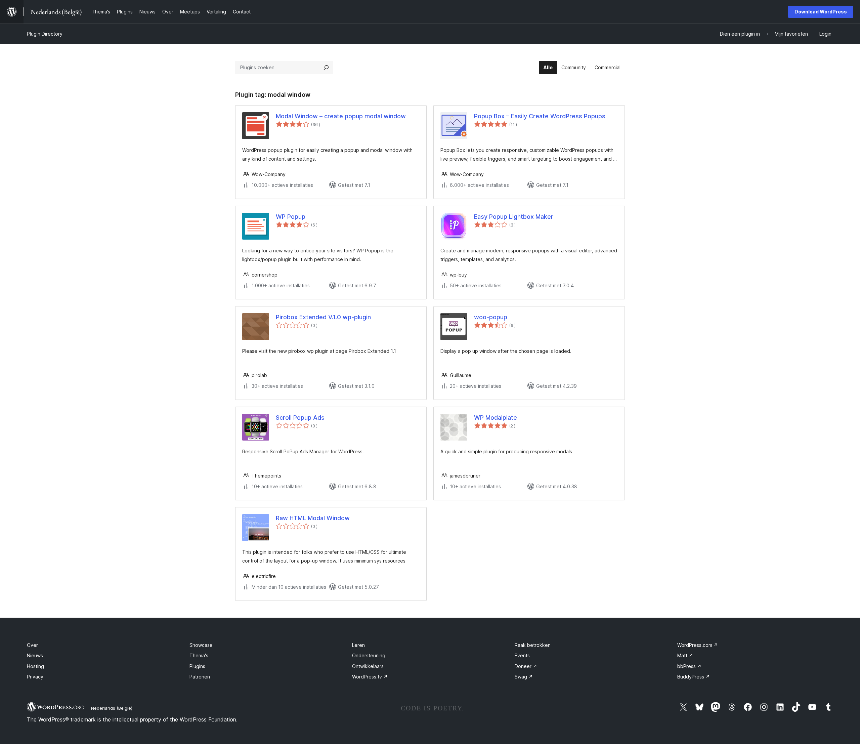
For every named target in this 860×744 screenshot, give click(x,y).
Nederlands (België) (111, 708)
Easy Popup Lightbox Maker (513, 216)
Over (32, 645)
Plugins (197, 666)
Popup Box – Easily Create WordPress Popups (539, 116)
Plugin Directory (44, 34)
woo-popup (490, 317)
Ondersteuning (368, 655)
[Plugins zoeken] (326, 67)
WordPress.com (697, 645)
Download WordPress (820, 11)
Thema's (198, 655)
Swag (524, 676)
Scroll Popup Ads (300, 417)
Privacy (35, 676)
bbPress (689, 666)
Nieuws (35, 655)
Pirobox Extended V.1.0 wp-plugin (323, 317)
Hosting (35, 666)
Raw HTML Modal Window (313, 518)
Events (522, 655)
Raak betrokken (533, 645)
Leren (358, 645)
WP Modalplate (495, 417)
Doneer (526, 666)
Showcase (201, 645)
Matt (685, 655)
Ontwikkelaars (368, 666)
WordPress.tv (370, 676)
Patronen (199, 676)
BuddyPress (693, 676)
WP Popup (290, 216)
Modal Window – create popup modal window (341, 116)
